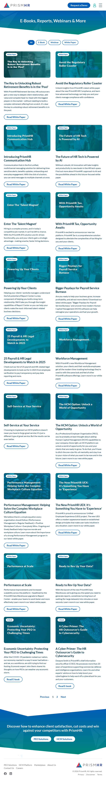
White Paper (70, 42)
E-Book (41, 42)
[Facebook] (5, 773)
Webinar (55, 42)
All (31, 42)
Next (63, 696)
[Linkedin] (10, 773)
